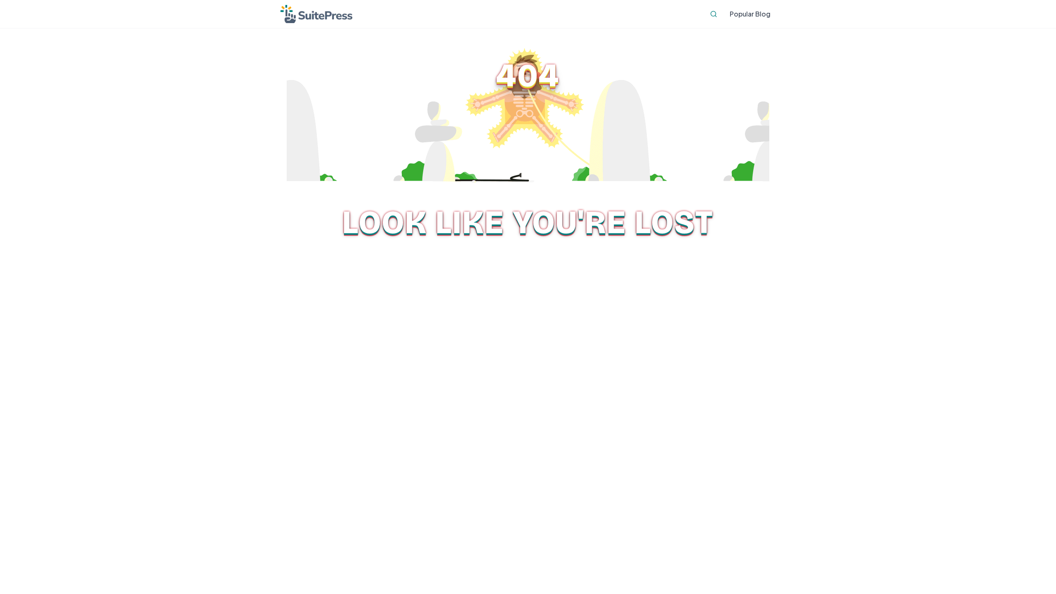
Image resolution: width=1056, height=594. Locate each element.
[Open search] (713, 14)
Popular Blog (750, 13)
